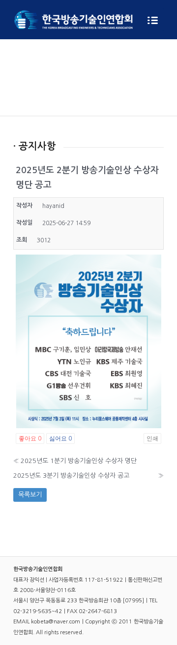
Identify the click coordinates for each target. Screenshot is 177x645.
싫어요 (60, 438)
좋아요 (30, 438)
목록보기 (30, 494)
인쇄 (152, 438)
